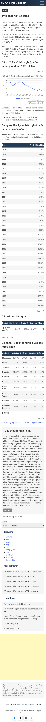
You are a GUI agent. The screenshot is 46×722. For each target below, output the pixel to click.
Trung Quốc (10, 550)
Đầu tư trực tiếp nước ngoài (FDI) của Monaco (21, 581)
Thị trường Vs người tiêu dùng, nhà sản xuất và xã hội (23, 610)
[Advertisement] (23, 657)
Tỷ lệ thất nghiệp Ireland (11, 423)
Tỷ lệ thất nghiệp (6, 329)
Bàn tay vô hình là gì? (12, 628)
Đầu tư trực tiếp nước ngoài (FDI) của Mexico (21, 591)
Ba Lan (5, 381)
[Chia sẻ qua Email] (25, 718)
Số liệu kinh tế (15, 3)
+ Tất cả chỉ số (7, 337)
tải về (41, 103)
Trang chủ (8, 704)
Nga (7, 547)
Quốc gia (5, 522)
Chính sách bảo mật (28, 704)
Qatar (4, 363)
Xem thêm (7, 510)
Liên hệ (38, 704)
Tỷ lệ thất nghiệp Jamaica (34, 423)
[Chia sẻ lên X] (20, 718)
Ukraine (9, 537)
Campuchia (10, 560)
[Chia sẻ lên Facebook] (14, 718)
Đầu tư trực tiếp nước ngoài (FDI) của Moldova (21, 586)
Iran (7, 539)
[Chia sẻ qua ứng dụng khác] (31, 718)
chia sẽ (33, 103)
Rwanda (5, 372)
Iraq (7, 545)
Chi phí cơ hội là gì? (11, 624)
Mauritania (6, 358)
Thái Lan (9, 557)
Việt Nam (9, 555)
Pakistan (5, 377)
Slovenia (5, 367)
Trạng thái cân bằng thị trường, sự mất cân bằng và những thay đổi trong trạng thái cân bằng (22, 617)
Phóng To (40, 71)
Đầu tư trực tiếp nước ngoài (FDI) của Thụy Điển (22, 572)
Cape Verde (4, 395)
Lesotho (5, 401)
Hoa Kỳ (9, 552)
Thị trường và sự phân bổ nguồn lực (17, 604)
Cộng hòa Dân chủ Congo (6, 407)
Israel (5, 10)
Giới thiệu (16, 704)
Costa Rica (4, 387)
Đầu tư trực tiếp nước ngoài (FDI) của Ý (19, 577)
